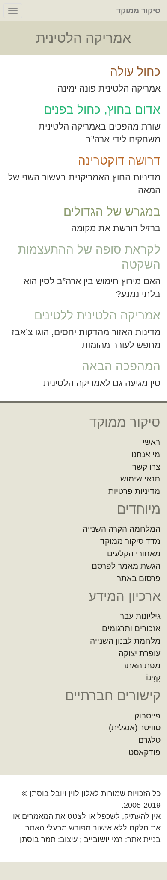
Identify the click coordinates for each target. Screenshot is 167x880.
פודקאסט (144, 752)
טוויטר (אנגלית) (135, 727)
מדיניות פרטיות (134, 491)
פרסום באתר (139, 578)
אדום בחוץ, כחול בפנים (102, 109)
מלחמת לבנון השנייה (125, 640)
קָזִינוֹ (153, 677)
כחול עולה (135, 71)
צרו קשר (146, 466)
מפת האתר (141, 665)
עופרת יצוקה (140, 653)
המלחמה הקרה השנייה (122, 528)
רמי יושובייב (103, 839)
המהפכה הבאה (121, 366)
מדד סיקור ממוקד (130, 541)
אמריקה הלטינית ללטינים (97, 315)
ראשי (151, 441)
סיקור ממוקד (138, 10)
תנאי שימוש (140, 478)
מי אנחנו (145, 454)
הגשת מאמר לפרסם (126, 565)
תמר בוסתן (38, 839)
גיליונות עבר (140, 615)
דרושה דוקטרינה (119, 160)
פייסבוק (147, 715)
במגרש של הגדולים (112, 211)
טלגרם (149, 739)
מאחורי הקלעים (134, 553)
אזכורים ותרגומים (131, 628)
